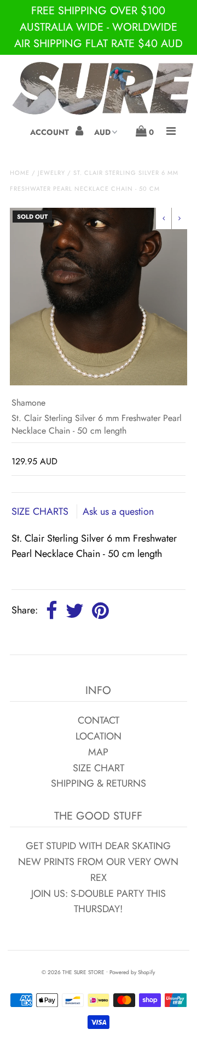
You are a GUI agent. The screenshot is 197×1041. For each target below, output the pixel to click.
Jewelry (51, 172)
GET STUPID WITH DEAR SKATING (98, 846)
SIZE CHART (98, 768)
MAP (98, 752)
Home (20, 172)
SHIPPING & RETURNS (98, 783)
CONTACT (98, 720)
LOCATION (98, 736)
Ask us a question (118, 511)
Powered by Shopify (132, 972)
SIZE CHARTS (41, 511)
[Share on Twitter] (75, 611)
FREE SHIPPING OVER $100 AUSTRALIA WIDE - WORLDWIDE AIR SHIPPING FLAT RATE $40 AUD (98, 27)
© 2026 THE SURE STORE (73, 972)
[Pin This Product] (100, 611)
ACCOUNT (50, 132)
